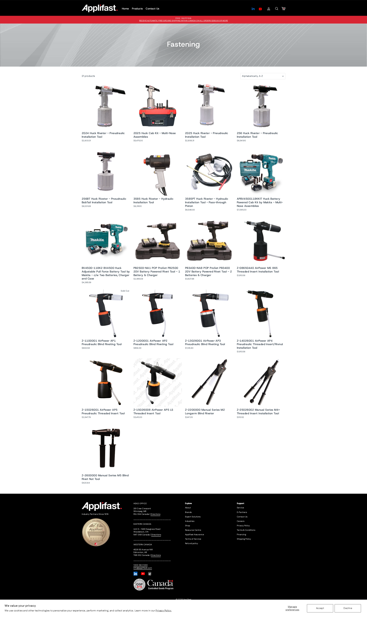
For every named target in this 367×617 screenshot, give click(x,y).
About (188, 507)
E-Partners (242, 512)
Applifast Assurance (194, 534)
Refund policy (191, 543)
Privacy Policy (243, 525)
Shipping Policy (244, 539)
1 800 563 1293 (140, 565)
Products (137, 8)
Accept (320, 608)
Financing (241, 534)
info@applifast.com (142, 568)
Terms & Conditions (246, 530)
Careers (240, 521)
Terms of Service (193, 539)
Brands (188, 512)
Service (240, 507)
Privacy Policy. (164, 610)
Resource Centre (193, 530)
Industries (189, 521)
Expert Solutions (193, 516)
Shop (187, 525)
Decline (347, 608)
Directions (155, 514)
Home (125, 8)
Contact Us (152, 8)
